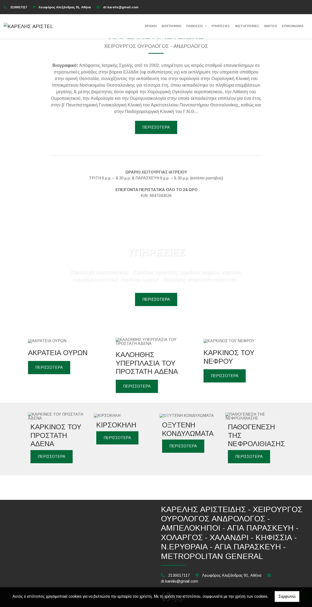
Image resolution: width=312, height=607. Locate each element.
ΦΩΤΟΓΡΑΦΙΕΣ (247, 26)
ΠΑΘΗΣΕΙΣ (195, 26)
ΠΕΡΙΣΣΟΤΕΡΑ (156, 127)
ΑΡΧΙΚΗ (151, 26)
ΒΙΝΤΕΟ (270, 26)
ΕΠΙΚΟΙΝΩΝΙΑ (292, 26)
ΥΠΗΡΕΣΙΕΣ (220, 26)
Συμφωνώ (287, 596)
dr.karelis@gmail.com (120, 7)
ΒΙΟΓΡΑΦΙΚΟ (171, 26)
